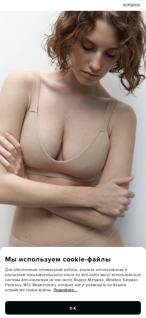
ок (73, 308)
